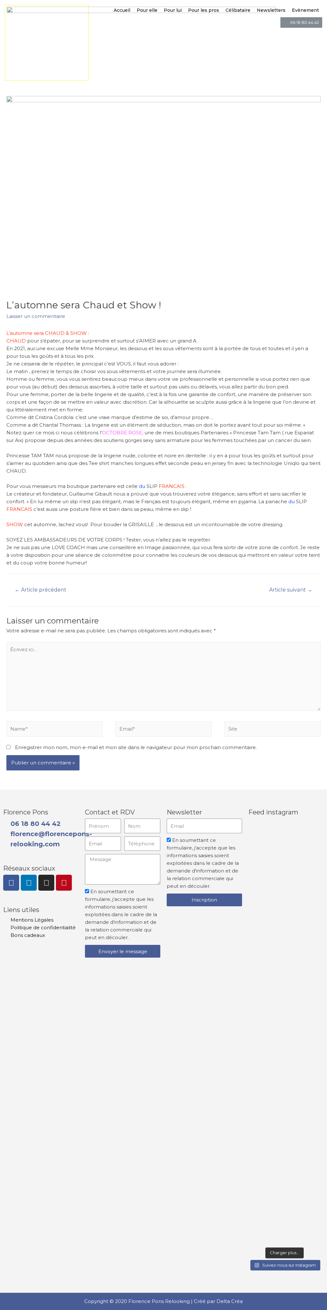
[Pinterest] (64, 883)
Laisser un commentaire (35, 316)
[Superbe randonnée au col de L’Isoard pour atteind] (257, 1082)
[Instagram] (46, 883)
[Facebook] (11, 883)
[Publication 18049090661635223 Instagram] (312, 1228)
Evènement (305, 10)
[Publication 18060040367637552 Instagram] (284, 967)
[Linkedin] (29, 883)
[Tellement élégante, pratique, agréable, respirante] (312, 886)
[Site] (272, 730)
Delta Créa (230, 1301)
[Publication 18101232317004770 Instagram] (257, 836)
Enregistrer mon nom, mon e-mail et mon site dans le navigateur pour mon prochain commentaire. (136, 747)
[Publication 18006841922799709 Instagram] (284, 1228)
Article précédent (40, 590)
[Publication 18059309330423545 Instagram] (257, 1228)
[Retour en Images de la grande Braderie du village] (312, 1033)
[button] (301, 22)
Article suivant (290, 590)
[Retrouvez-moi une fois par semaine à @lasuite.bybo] (284, 886)
